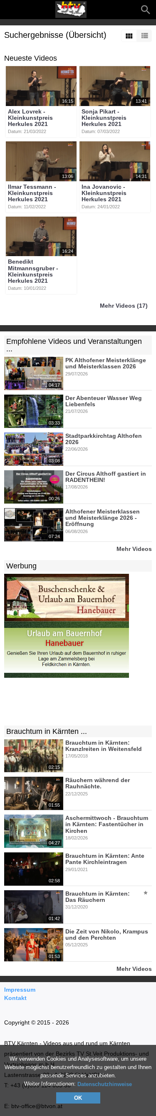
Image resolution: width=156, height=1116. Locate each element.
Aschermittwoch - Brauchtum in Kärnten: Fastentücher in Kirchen (106, 824)
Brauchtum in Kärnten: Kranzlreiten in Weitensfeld (103, 745)
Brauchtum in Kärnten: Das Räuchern (97, 896)
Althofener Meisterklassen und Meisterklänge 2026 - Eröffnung (102, 518)
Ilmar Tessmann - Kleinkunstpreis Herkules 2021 (32, 193)
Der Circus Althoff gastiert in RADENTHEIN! (105, 476)
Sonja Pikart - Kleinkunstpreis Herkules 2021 (104, 118)
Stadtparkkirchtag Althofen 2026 (103, 438)
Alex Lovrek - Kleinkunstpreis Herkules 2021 (30, 118)
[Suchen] (145, 9)
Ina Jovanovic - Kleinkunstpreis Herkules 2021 (104, 193)
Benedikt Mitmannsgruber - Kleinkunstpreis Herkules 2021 (33, 271)
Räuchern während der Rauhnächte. (97, 783)
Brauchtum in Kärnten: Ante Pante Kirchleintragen (104, 858)
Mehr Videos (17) (124, 305)
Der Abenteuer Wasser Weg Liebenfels (103, 401)
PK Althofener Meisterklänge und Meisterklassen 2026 (105, 363)
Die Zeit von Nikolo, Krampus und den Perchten (106, 934)
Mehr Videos (134, 549)
